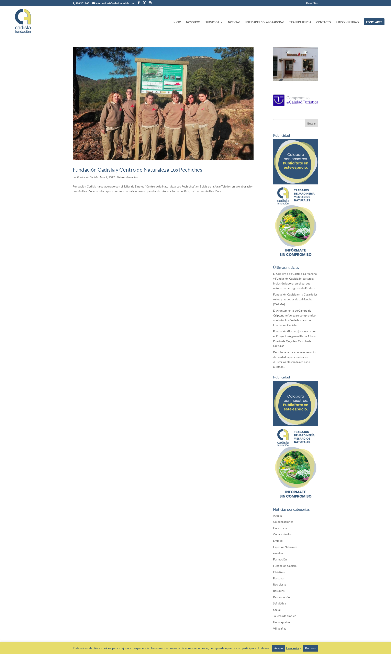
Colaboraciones (283, 521)
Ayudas (277, 515)
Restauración (281, 597)
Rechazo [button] (310, 648)
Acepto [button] (278, 648)
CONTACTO (323, 22)
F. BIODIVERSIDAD (347, 22)
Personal (278, 578)
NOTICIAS (234, 22)
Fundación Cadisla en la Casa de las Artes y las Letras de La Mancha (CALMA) (295, 299)
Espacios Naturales (285, 547)
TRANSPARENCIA (300, 22)
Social (277, 609)
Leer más (292, 648)
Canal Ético (312, 3)
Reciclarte (279, 584)
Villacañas (279, 628)
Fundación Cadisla (87, 177)
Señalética (279, 603)
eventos (278, 553)
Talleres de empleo (127, 177)
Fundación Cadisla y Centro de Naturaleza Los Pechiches (137, 169)
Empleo (278, 540)
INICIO (177, 22)
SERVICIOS (212, 22)
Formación (280, 559)
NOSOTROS (193, 22)
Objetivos (279, 572)
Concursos (280, 528)
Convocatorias (282, 534)
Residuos (278, 590)
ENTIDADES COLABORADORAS (264, 22)
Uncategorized (282, 622)
